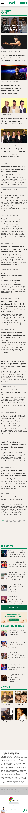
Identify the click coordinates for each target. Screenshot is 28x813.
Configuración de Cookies (17, 793)
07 (7, 522)
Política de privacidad (16, 791)
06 (24, 520)
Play (25, 810)
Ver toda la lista (14, 608)
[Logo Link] (12, 3)
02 (7, 520)
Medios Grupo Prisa (14, 803)
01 (3, 520)
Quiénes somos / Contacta (7, 789)
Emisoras (17, 789)
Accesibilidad (6, 791)
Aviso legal (24, 789)
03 (11, 520)
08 (11, 522)
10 (19, 522)
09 (15, 522)
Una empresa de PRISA (14, 799)
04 (15, 520)
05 (20, 520)
